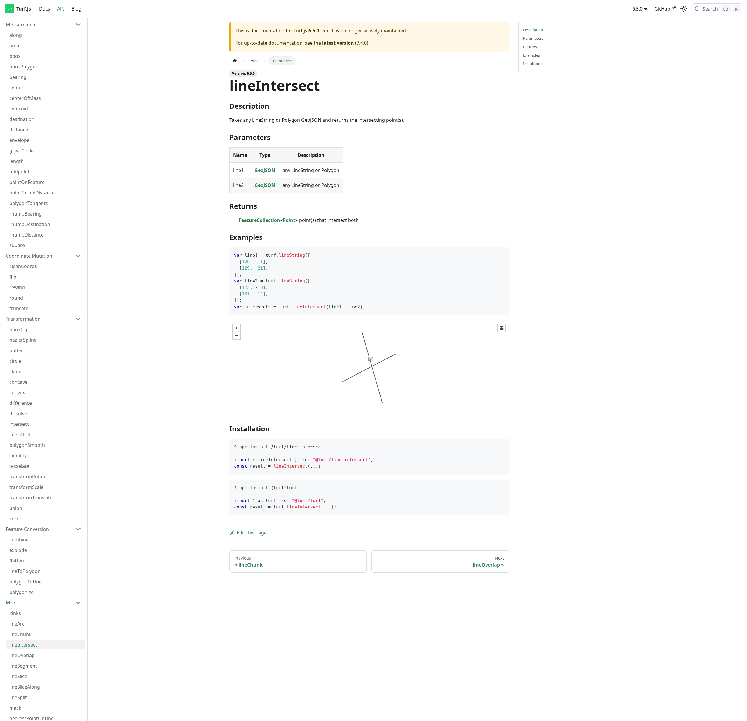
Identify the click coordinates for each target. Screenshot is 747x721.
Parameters (533, 38)
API (60, 9)
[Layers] (501, 328)
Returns (530, 46)
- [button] (236, 335)
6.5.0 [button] (637, 9)
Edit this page (252, 532)
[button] (43, 24)
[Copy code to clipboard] (502, 254)
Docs (44, 9)
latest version (338, 43)
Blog (76, 9)
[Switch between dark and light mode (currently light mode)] (683, 8)
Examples (531, 55)
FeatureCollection (259, 220)
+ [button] (236, 328)
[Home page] (234, 60)
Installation (533, 63)
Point (289, 220)
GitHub (662, 9)
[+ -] (369, 368)
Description (533, 29)
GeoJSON (264, 170)
